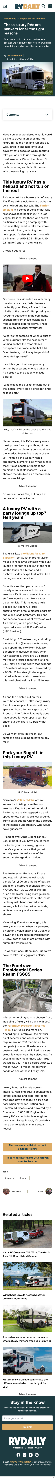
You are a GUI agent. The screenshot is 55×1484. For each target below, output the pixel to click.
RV (33, 18)
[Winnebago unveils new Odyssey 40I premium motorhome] (27, 1276)
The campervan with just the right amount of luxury (27, 1147)
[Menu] (50, 6)
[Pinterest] (37, 1455)
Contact (29, 1448)
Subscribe (18, 1448)
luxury (24, 1178)
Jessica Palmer (15, 55)
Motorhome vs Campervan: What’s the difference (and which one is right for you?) (25, 1383)
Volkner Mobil (26, 800)
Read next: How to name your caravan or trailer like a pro (28, 1159)
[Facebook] (18, 1455)
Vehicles (40, 18)
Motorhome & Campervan (17, 18)
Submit (27, 1426)
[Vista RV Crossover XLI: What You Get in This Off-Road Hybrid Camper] (27, 1234)
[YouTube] (31, 1455)
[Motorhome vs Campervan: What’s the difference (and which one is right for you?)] (27, 1361)
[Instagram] (24, 1455)
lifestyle (9, 1178)
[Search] (43, 6)
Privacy (38, 1448)
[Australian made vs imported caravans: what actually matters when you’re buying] (27, 1318)
